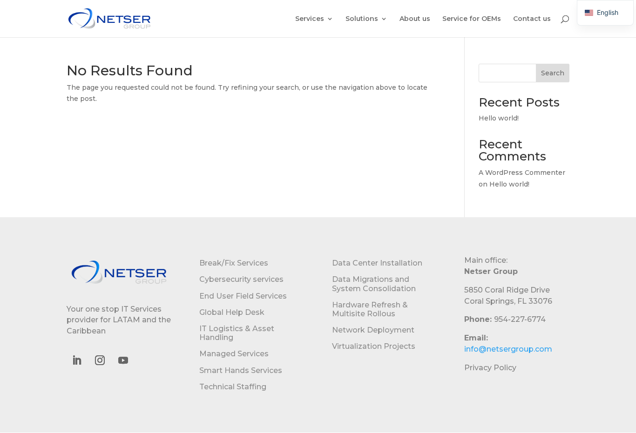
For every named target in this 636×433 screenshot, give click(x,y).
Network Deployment (373, 330)
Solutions (361, 19)
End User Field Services (243, 296)
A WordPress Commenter (522, 172)
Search (552, 73)
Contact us (532, 19)
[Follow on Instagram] (99, 360)
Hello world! (499, 118)
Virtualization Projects (373, 346)
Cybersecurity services (241, 279)
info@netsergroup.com (508, 349)
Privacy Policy (490, 367)
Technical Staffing (232, 386)
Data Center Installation (377, 263)
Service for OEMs (471, 19)
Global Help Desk (231, 312)
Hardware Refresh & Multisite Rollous (370, 309)
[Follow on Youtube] (123, 360)
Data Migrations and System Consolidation (374, 284)
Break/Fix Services (233, 263)
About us (414, 19)
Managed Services (234, 353)
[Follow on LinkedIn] (76, 360)
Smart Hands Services (240, 370)
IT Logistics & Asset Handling (236, 333)
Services (309, 19)
